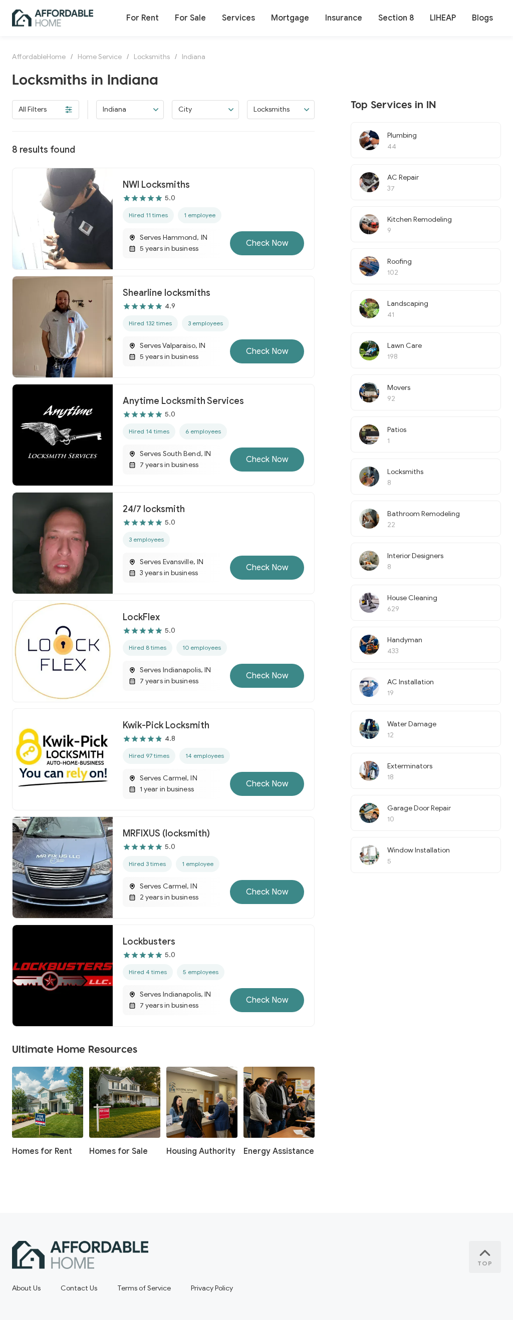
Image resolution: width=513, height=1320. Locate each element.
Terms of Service (144, 1288)
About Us (26, 1288)
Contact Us (79, 1288)
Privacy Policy (212, 1288)
